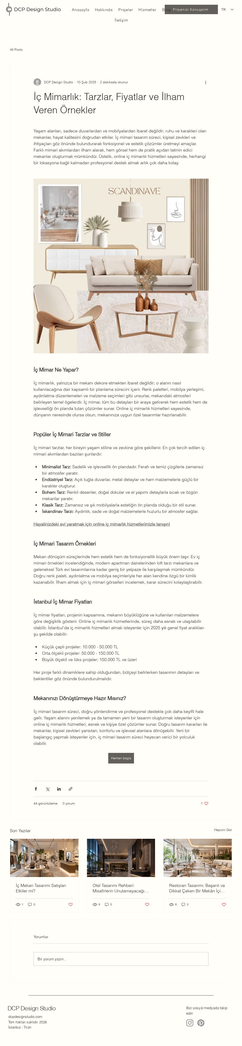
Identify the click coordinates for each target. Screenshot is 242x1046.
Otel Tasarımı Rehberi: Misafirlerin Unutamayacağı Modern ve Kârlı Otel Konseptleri (118, 888)
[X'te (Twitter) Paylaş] (47, 789)
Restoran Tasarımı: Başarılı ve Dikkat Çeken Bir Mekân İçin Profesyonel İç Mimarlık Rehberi (197, 888)
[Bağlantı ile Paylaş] (70, 789)
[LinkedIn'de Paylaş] (59, 789)
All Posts (16, 49)
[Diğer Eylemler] (205, 82)
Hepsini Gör (223, 830)
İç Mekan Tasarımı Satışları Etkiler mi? (41, 888)
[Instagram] (189, 1023)
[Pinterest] (201, 1023)
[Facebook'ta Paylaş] (36, 789)
